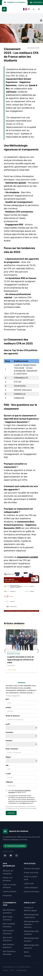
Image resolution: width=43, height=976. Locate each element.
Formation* (10, 732)
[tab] (15, 2)
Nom (7, 699)
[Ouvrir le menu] (39, 9)
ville (7, 765)
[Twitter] (11, 855)
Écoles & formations (31, 891)
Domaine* (9, 740)
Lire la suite (11, 670)
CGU (12, 970)
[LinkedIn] (5, 855)
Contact (5, 970)
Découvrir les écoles (32, 868)
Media (26, 952)
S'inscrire (27, 956)
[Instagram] (16, 855)
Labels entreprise (9, 891)
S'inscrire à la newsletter (16, 846)
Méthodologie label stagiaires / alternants (31, 924)
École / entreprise (12, 749)
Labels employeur (31, 887)
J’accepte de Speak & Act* (19, 791)
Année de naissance (13, 716)
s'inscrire (11, 813)
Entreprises (7, 895)
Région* (8, 757)
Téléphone (9, 782)
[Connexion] (34, 9)
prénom (8, 707)
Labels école (29, 883)
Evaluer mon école (31, 872)
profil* (8, 724)
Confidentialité (21, 970)
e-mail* (8, 774)
